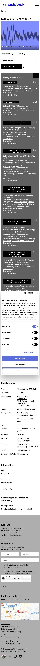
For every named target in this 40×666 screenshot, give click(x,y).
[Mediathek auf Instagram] (15, 656)
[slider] (20, 49)
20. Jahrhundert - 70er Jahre (23, 91)
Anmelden (6, 586)
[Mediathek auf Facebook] (10, 656)
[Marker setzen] (27, 46)
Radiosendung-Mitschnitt (13, 136)
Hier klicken (18, 579)
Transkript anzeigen (11, 66)
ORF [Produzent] (23, 405)
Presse (4, 634)
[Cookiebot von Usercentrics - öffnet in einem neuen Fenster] (25, 293)
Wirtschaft (18, 171)
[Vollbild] (37, 46)
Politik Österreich (20, 132)
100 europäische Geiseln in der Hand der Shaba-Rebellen (17, 281)
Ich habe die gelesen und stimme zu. (19, 572)
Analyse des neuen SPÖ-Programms (17, 123)
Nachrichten (10, 82)
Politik (27, 264)
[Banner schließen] (37, 293)
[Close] (36, 75)
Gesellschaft (19, 88)
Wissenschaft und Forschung (14, 134)
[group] (20, 60)
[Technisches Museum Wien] (10, 642)
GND (25, 403)
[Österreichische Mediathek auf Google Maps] (20, 611)
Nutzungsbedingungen (10, 626)
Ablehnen (20, 371)
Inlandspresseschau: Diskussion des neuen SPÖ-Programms (17, 189)
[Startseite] (13, 4)
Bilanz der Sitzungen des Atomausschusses (17, 151)
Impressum (5, 624)
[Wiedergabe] (3, 46)
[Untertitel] (30, 46)
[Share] (20, 46)
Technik (27, 171)
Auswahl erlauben (20, 365)
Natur (16, 108)
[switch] (35, 332)
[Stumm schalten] (23, 46)
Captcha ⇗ (26, 581)
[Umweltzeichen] (3, 656)
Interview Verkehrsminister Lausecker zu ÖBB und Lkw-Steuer (17, 221)
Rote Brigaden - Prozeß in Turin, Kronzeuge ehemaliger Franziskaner (17, 254)
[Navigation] (37, 4)
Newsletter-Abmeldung (10, 637)
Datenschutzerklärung (10, 629)
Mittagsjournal (22, 454)
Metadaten (8, 489)
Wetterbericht (11, 102)
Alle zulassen (20, 358)
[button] (33, 46)
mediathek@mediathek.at (11, 535)
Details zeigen (29, 352)
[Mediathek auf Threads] (20, 656)
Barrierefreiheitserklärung (11, 632)
